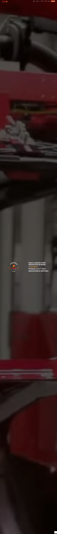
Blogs (49, 1)
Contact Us (53, 1)
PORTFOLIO (42, 1)
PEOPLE (46, 1)
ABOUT (34, 1)
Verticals (37, 1)
